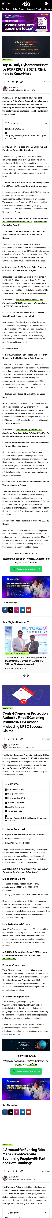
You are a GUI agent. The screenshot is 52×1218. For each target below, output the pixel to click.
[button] (24, 676)
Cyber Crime (7, 60)
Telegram (8, 558)
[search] (41, 3)
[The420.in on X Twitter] (11, 610)
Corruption (10, 653)
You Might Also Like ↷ (15, 622)
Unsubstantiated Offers (17, 798)
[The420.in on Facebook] (5, 610)
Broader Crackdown (16, 802)
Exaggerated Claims (15, 794)
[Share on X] (8, 82)
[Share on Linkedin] (17, 82)
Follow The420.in (14, 811)
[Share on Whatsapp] (13, 82)
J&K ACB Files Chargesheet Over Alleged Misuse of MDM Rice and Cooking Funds (23, 661)
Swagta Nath (15, 87)
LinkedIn (40, 558)
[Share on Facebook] (4, 82)
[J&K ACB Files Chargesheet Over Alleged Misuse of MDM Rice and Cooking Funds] (26, 640)
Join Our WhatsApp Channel (27, 569)
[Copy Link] (21, 82)
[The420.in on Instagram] (16, 610)
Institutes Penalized (15, 789)
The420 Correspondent (15, 668)
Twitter (30, 558)
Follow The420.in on (15, 129)
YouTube (32, 561)
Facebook (19, 558)
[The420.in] (26, 3)
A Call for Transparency (16, 807)
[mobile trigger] (4, 3)
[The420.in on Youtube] (28, 610)
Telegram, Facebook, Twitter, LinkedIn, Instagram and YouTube (25, 137)
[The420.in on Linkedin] (22, 610)
